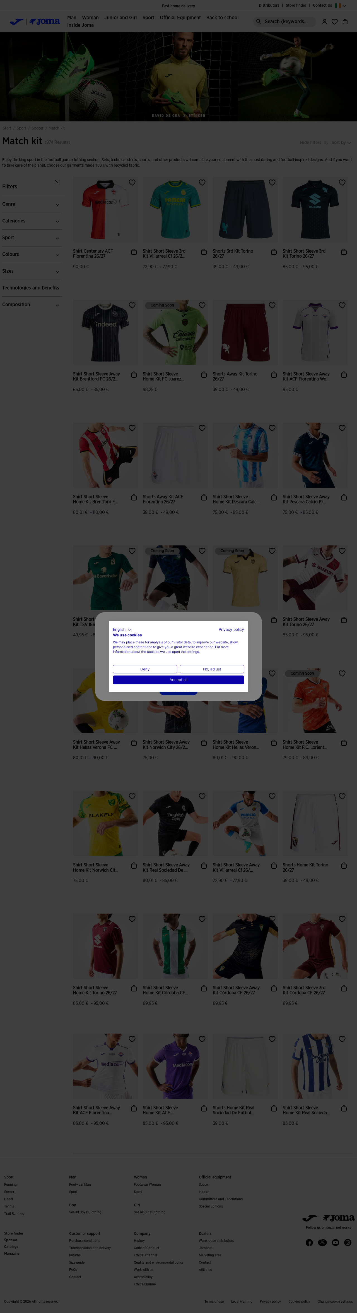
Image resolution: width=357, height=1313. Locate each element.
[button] (122, 629)
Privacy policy (231, 629)
